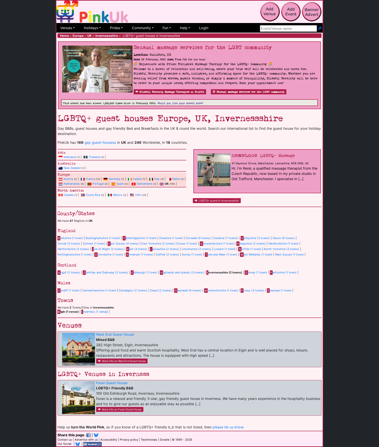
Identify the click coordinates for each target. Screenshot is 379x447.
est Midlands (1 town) (256, 254)
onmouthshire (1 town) (221, 290)
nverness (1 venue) (95, 311)
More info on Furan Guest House (121, 409)
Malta (176, 179)
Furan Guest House (111, 383)
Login (203, 28)
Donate (164, 439)
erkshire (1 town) (70, 238)
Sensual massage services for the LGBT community (250, 92)
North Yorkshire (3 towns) (281, 249)
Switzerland (144, 183)
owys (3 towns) (252, 290)
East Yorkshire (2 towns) (158, 243)
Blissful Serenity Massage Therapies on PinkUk (171, 92)
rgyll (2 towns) (69, 272)
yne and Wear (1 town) (221, 254)
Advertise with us (86, 439)
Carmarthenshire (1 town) (99, 290)
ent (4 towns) (137, 249)
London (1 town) (225, 249)
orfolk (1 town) (250, 249)
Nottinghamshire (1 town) (74, 254)
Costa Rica (93, 195)
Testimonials (149, 439)
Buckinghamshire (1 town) (103, 238)
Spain (120, 183)
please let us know (228, 427)
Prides (115, 28)
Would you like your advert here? (180, 103)
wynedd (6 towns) (188, 290)
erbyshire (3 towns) (255, 238)
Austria (68, 179)
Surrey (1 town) (192, 254)
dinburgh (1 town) (144, 272)
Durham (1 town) (94, 243)
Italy (157, 179)
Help (184, 28)
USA (138, 195)
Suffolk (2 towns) (167, 254)
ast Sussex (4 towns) (123, 243)
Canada (68, 195)
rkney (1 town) (256, 272)
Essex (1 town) (187, 243)
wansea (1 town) (279, 290)
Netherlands (72, 183)
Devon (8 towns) (284, 238)
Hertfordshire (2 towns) (73, 249)
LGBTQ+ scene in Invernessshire (219, 200)
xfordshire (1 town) (109, 254)
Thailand (94, 157)
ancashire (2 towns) (164, 249)
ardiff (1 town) (69, 290)
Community (141, 28)
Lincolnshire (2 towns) (196, 249)
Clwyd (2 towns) (161, 290)
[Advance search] (320, 28)
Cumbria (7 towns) (225, 238)
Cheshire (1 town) (171, 238)
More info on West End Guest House (124, 361)
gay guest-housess (100, 142)
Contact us (64, 439)
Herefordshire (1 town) (283, 243)
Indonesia (70, 157)
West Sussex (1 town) (289, 254)
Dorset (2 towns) (68, 243)
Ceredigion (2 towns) (133, 290)
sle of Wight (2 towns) (108, 249)
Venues (66, 28)
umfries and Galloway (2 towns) (105, 272)
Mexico (117, 195)
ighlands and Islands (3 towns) (182, 272)
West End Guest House (115, 334)
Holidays (91, 28)
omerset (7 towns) (140, 254)
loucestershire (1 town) (217, 243)
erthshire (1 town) (283, 272)
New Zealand (72, 168)
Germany (114, 179)
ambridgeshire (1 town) (140, 238)
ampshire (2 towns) (251, 243)
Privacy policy (129, 439)
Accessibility (108, 439)
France (90, 179)
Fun (165, 28)
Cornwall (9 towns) (198, 238)
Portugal (98, 183)
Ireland (137, 179)
